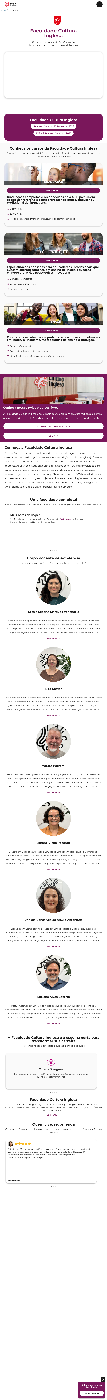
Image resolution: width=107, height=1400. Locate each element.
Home (3, 10)
